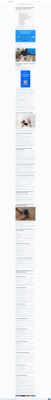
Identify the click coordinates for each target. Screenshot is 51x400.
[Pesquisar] (42, 1)
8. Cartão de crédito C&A (22, 24)
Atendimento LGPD (32, 1)
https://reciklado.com (23, 4)
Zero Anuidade (10, 1)
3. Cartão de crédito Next (22, 21)
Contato (35, 1)
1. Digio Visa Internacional (22, 20)
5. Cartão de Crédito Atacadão (22, 22)
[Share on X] (23, 395)
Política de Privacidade (39, 1)
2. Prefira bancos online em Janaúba (23, 18)
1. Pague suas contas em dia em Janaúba (23, 14)
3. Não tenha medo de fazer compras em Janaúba (24, 15)
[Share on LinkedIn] (33, 395)
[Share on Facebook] (18, 395)
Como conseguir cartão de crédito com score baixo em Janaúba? (25, 17)
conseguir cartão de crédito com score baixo (27, 26)
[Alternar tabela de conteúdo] (31, 12)
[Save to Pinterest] (28, 395)
